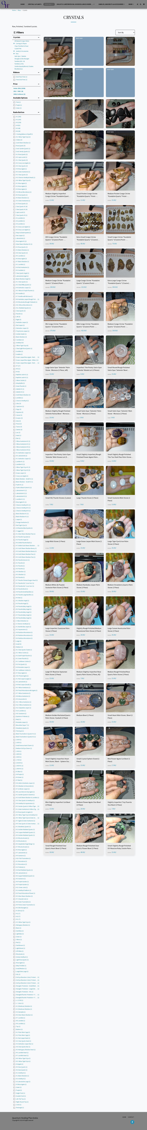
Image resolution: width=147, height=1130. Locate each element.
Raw (17, 54)
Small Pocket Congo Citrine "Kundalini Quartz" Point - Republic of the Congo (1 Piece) (88, 195)
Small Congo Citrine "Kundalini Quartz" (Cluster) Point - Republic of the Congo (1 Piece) (119, 238)
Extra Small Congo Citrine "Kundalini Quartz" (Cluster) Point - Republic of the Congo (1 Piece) (89, 238)
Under (19, 88)
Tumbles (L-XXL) (19, 64)
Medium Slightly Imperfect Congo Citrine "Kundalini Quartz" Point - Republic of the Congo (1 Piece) (57, 195)
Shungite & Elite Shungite (22, 59)
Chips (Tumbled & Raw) (21, 46)
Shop (19, 10)
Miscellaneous (19, 69)
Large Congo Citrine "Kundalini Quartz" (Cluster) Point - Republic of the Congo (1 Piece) (88, 282)
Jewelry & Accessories (22, 51)
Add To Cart (59, 233)
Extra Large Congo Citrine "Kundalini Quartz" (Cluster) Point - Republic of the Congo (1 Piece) (120, 282)
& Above (19, 94)
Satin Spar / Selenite (20, 56)
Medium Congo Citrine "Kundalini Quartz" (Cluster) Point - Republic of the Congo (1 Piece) (57, 282)
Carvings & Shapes (21, 43)
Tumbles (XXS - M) (20, 61)
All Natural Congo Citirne (22, 41)
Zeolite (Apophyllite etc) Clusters (24, 66)
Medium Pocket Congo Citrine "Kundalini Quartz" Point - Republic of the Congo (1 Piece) (119, 195)
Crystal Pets (18, 49)
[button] (137, 4)
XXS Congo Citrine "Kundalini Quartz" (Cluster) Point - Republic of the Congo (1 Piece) (57, 238)
